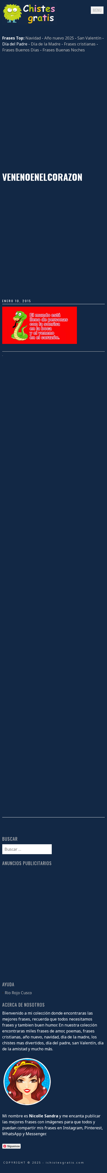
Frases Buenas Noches (64, 50)
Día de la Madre (45, 44)
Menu (97, 10)
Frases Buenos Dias (20, 50)
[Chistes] (29, 23)
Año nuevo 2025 (59, 38)
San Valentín (89, 38)
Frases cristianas (80, 44)
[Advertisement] (53, 112)
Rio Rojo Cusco (18, 992)
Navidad (33, 38)
